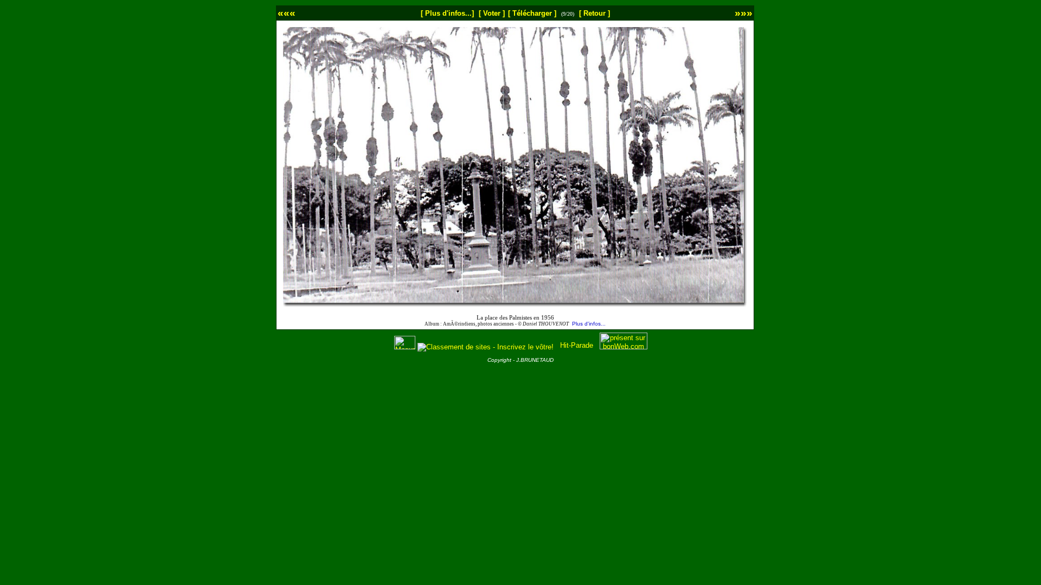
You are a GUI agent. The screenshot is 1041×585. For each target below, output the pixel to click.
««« (286, 12)
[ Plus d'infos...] (447, 13)
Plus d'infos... (589, 324)
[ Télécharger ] (532, 13)
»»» (744, 12)
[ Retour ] (594, 13)
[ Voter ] (492, 13)
